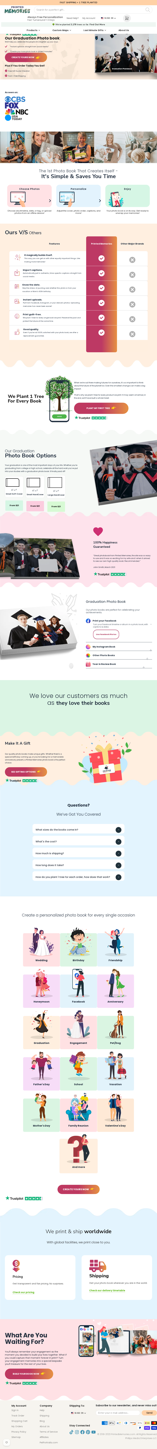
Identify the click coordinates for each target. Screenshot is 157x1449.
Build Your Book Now (26, 1373)
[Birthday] (78, 947)
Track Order (17, 1415)
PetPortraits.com (49, 1442)
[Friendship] (115, 947)
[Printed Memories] (17, 9)
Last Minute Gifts (93, 30)
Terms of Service (49, 1431)
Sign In (15, 1410)
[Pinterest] (88, 1432)
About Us (124, 30)
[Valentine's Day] (115, 1112)
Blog (42, 1421)
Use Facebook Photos (106, 634)
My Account (88, 18)
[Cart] (127, 18)
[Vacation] (115, 1071)
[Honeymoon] (41, 988)
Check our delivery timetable (107, 1290)
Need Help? (73, 18)
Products (32, 30)
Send (149, 1413)
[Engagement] (78, 1029)
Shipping (44, 1415)
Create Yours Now (22, 57)
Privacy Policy (18, 1431)
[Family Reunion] (78, 1112)
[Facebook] (78, 988)
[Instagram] (77, 1432)
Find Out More (97, 24)
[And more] (78, 1153)
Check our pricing (23, 1292)
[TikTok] (71, 1432)
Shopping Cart (19, 1421)
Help (42, 1410)
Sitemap (16, 1437)
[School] (78, 1071)
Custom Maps (60, 30)
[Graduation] (41, 1029)
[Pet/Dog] (115, 1029)
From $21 (14, 505)
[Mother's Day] (41, 1112)
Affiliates (44, 1437)
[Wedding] (41, 947)
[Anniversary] (115, 988)
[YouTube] (93, 1432)
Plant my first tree (98, 408)
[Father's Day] (41, 1071)
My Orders (17, 1426)
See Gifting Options (23, 771)
